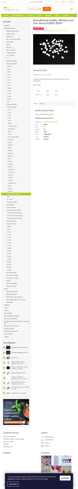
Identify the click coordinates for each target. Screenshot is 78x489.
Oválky (10, 161)
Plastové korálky (11, 273)
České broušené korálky (14, 218)
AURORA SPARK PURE (12, 31)
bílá (45, 127)
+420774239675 (48, 440)
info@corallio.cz (49, 437)
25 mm (9, 251)
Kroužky (9, 265)
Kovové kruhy (8, 334)
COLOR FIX (9, 37)
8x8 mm (10, 175)
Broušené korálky (12, 64)
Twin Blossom (12, 183)
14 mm (9, 94)
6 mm (8, 83)
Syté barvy (11, 129)
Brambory (11, 140)
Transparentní (12, 126)
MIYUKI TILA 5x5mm (12, 292)
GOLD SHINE (9, 42)
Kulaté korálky (11, 107)
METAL (8, 45)
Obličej (9, 262)
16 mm (9, 96)
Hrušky (10, 142)
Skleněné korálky (11, 61)
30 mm (9, 254)
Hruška (9, 66)
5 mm (8, 80)
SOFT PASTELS (10, 50)
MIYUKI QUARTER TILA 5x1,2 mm (15, 300)
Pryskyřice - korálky (12, 278)
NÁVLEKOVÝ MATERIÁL (10, 319)
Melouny (10, 156)
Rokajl (8, 281)
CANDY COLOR (10, 34)
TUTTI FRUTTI (10, 56)
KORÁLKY (7, 58)
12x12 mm (11, 172)
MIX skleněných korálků (14, 210)
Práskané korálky (12, 202)
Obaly (6, 308)
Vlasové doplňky (9, 329)
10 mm (9, 88)
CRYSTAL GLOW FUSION (13, 39)
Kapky (9, 148)
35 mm (9, 256)
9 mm (9, 132)
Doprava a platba (8, 442)
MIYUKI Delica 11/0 (11, 294)
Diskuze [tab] (42, 104)
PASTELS (9, 47)
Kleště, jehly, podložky (11, 331)
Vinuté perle (10, 205)
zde (46, 479)
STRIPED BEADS (11, 53)
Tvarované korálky (13, 137)
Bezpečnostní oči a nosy (11, 326)
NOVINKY (6, 26)
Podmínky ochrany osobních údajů (13, 439)
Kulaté (9, 226)
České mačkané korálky (14, 213)
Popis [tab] (36, 104)
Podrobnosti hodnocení (59, 31)
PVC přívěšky (8, 313)
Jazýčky (10, 145)
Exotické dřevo (11, 224)
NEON (10, 123)
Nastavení (13, 484)
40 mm (9, 259)
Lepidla (6, 337)
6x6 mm (10, 178)
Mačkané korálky (12, 104)
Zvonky (10, 189)
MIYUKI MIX (9, 302)
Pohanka (10, 164)
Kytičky (10, 151)
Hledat (46, 9)
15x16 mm (11, 170)
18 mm (9, 99)
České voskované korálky (15, 216)
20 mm (9, 248)
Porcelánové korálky (12, 275)
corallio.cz (47, 443)
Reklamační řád (7, 447)
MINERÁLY (7, 305)
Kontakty (6, 444)
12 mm (9, 91)
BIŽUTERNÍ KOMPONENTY (11, 316)
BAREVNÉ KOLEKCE (9, 28)
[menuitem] (5, 15)
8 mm (8, 85)
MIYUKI (6, 289)
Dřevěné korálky (11, 221)
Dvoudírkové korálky (13, 194)
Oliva (8, 69)
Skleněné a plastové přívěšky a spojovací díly (16, 322)
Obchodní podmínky (37, 2)
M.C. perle (10, 199)
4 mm (8, 77)
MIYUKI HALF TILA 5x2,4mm (14, 297)
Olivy (9, 159)
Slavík (9, 72)
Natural (9, 267)
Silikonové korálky (11, 283)
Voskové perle (11, 208)
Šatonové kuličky (11, 286)
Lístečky (10, 153)
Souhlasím (65, 478)
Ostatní (10, 180)
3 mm (8, 75)
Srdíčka (10, 167)
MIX (8, 102)
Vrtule (9, 186)
